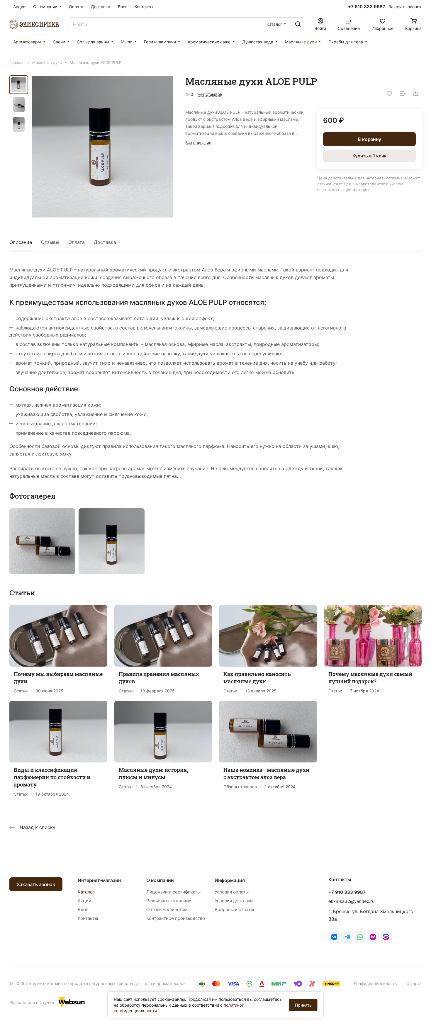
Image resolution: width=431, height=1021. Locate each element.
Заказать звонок (36, 884)
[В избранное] (389, 93)
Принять (303, 1005)
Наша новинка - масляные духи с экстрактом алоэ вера (266, 773)
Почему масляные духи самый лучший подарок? (370, 677)
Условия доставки (234, 900)
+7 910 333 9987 (366, 6)
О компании (160, 880)
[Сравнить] (403, 93)
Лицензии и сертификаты (173, 892)
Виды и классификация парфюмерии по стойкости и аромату (52, 777)
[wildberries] (373, 937)
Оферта (414, 983)
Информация (230, 880)
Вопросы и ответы (234, 909)
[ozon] (386, 937)
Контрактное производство (175, 918)
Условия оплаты (232, 892)
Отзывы (50, 242)
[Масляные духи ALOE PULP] (102, 146)
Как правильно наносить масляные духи (257, 677)
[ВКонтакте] (334, 937)
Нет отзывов (209, 94)
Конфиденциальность (375, 983)
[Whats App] (360, 937)
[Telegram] (347, 937)
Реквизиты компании (168, 900)
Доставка (105, 242)
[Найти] (298, 24)
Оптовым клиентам (166, 909)
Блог (83, 909)
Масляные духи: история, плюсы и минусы (153, 773)
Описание (20, 242)
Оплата (76, 242)
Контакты (88, 918)
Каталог (86, 892)
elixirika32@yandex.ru (351, 901)
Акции (84, 900)
